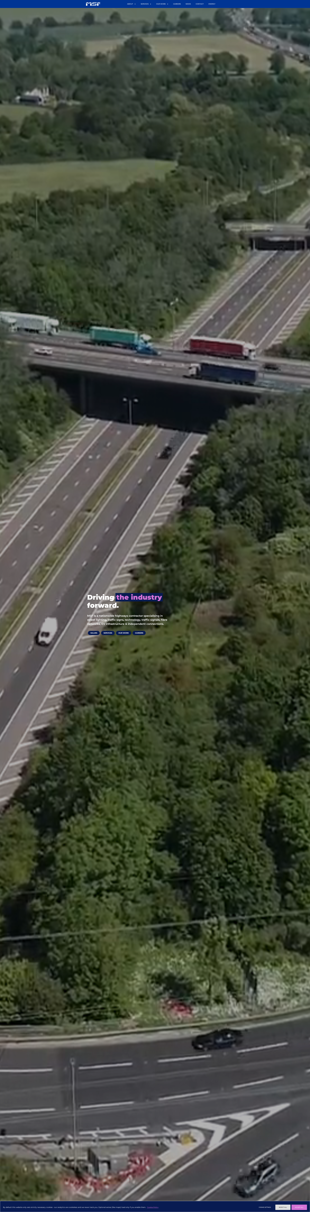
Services (145, 4)
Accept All (299, 1207)
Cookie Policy (153, 1207)
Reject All (283, 1207)
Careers (177, 4)
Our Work (161, 4)
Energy (212, 4)
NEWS (188, 4)
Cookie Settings (265, 1207)
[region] (155, 1206)
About (130, 4)
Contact (200, 4)
